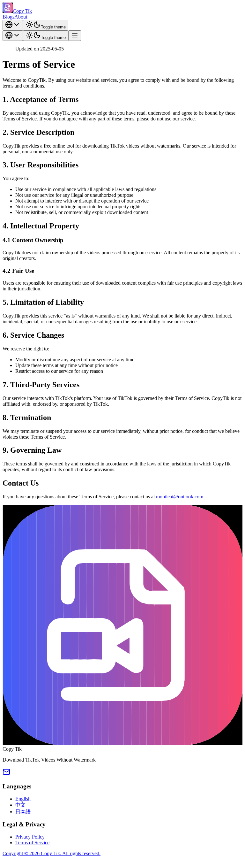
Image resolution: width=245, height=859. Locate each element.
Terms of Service (32, 842)
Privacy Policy (30, 837)
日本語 (23, 811)
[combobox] (13, 25)
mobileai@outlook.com (179, 496)
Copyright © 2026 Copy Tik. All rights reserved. (51, 853)
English (23, 798)
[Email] (6, 774)
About (20, 16)
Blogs (8, 16)
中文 (20, 805)
